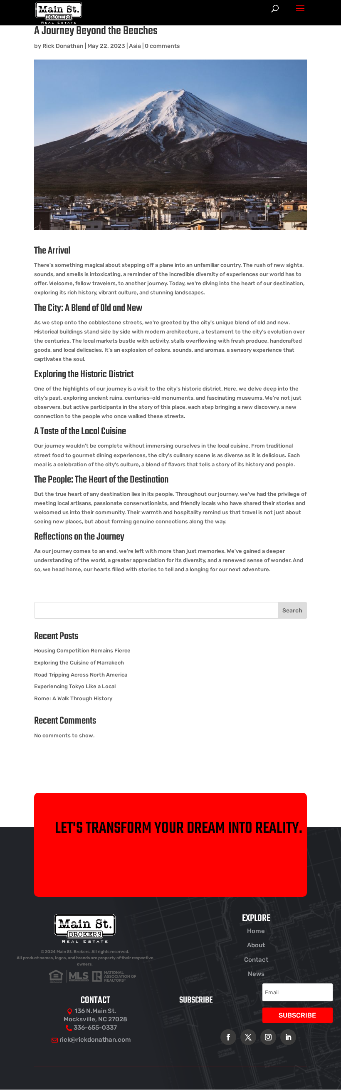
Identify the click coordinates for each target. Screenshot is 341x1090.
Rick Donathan (63, 46)
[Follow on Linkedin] (288, 1037)
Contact (256, 959)
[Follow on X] (248, 1037)
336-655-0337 (95, 1027)
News (256, 974)
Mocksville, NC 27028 (95, 1019)
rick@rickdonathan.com (95, 1039)
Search (292, 610)
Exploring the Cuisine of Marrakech (79, 662)
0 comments (162, 46)
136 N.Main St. (95, 1011)
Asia (135, 46)
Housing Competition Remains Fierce (82, 650)
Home (256, 931)
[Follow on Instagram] (268, 1037)
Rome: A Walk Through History (73, 698)
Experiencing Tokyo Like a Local (75, 686)
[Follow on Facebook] (228, 1037)
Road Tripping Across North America (80, 675)
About (256, 945)
